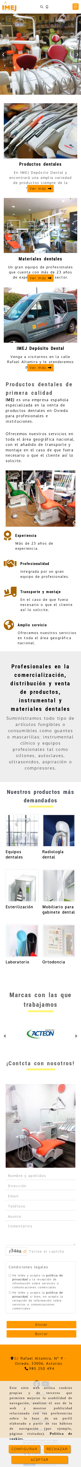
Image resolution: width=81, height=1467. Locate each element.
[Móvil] (46, 7)
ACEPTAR (39, 1460)
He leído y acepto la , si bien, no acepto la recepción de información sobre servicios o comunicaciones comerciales (37, 1300)
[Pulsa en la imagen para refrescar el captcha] (15, 1251)
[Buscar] (41, 7)
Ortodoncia (53, 962)
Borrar (41, 1334)
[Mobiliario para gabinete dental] (58, 885)
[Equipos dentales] (22, 830)
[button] (76, 6)
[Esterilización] (22, 885)
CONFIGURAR (24, 1449)
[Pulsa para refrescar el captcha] (24, 1251)
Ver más (39, 188)
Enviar (41, 1324)
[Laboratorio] (22, 940)
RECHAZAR (57, 1449)
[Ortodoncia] (58, 940)
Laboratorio (17, 962)
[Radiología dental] (58, 830)
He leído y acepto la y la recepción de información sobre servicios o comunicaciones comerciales (37, 1281)
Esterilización (19, 906)
